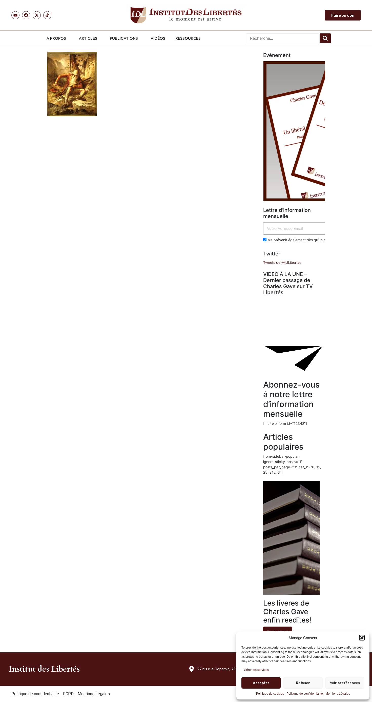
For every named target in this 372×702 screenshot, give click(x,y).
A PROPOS (56, 38)
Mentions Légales (337, 693)
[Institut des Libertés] (186, 15)
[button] (361, 637)
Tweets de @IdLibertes (282, 262)
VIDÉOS (158, 38)
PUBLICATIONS (124, 38)
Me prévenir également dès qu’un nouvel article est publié (314, 240)
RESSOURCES (188, 38)
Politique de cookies (270, 693)
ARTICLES (88, 38)
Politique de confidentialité (304, 693)
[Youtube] (15, 15)
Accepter (261, 682)
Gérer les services (256, 670)
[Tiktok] (47, 15)
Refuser (303, 682)
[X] (37, 15)
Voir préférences (345, 682)
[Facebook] (26, 15)
